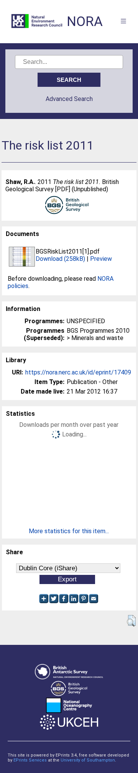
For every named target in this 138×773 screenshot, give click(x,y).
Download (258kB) (60, 258)
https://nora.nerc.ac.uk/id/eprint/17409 (78, 372)
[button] (131, 621)
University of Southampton (88, 760)
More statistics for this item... (69, 531)
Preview (101, 258)
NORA (85, 21)
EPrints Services (30, 760)
